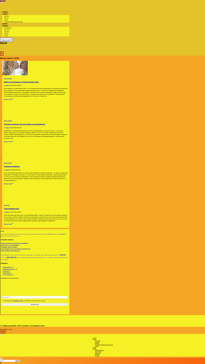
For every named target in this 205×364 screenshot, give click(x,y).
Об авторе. (6, 17)
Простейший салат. (11, 209)
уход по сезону (55, 257)
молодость (18, 257)
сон (43, 257)
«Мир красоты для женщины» (10, 245)
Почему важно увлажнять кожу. (10, 250)
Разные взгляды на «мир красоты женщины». (14, 243)
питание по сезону (30, 257)
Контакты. (6, 19)
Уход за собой (7, 29)
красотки (2, 257)
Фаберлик (4, 43)
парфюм (26, 257)
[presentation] (35, 68)
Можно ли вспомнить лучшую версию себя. (21, 82)
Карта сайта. (98, 340)
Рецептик (6, 35)
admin (7, 85)
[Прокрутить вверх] (1, 332)
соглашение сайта (17, 300)
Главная (5, 12)
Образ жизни (6, 31)
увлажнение (50, 257)
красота (51, 234)
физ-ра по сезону (65, 257)
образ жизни (23, 257)
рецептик (35, 257)
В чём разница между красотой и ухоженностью (15, 249)
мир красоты (11, 257)
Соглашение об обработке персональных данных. (13, 21)
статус (46, 257)
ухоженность (60, 257)
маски (5, 257)
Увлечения (6, 33)
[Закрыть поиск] (1, 359)
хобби (2, 259)
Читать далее (8, 99)
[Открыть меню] (2, 53)
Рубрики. (95, 349)
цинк (7, 259)
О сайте (94, 339)
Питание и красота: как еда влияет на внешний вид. (24, 124)
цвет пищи (4, 259)
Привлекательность (8, 27)
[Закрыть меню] (0, 335)
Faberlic (4, 23)
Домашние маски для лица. (9, 247)
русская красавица (40, 257)
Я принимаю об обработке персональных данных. (24, 300)
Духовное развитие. (12, 166)
